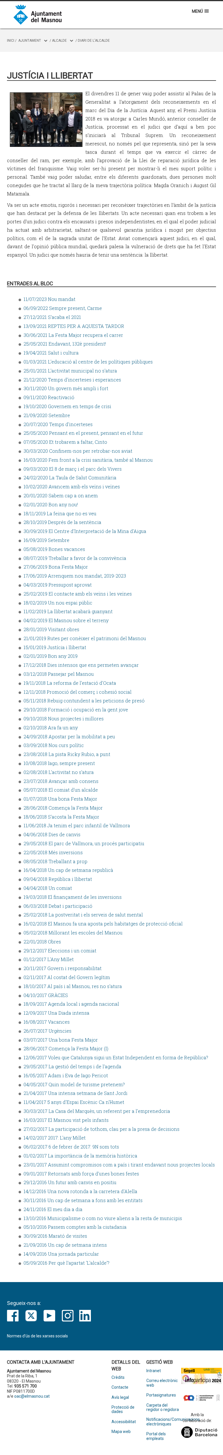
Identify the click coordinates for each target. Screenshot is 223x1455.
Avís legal (120, 1397)
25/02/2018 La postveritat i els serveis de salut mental (83, 915)
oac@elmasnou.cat (32, 1396)
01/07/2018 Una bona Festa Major (60, 799)
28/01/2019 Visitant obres (51, 629)
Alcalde (59, 41)
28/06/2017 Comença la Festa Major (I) (66, 1048)
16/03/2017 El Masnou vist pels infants (66, 1120)
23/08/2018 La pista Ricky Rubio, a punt (67, 754)
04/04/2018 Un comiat (48, 888)
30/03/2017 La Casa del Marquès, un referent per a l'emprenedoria (97, 1111)
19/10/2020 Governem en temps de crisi (67, 406)
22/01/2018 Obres (42, 942)
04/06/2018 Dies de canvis (52, 834)
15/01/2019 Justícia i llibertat (55, 647)
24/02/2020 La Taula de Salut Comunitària (70, 477)
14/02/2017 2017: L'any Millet (55, 1138)
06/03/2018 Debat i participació (58, 906)
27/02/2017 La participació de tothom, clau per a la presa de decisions (101, 1129)
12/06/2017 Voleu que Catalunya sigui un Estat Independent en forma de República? (116, 1057)
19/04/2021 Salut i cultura (51, 353)
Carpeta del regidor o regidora (162, 1407)
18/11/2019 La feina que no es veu (60, 513)
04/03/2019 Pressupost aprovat (58, 585)
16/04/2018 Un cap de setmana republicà (68, 870)
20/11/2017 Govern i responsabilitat (63, 968)
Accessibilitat (124, 1422)
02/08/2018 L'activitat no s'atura (59, 772)
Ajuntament (29, 41)
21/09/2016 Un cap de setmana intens (65, 1245)
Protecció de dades (123, 1409)
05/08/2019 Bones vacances (54, 549)
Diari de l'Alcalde (94, 41)
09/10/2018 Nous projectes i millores (64, 718)
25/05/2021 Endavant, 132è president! (65, 344)
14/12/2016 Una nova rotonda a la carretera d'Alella (80, 1191)
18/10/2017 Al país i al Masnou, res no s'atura (73, 986)
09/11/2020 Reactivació (49, 397)
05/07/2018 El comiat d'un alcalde (61, 790)
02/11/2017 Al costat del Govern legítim (67, 977)
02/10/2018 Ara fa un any (51, 727)
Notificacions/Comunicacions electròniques (163, 1421)
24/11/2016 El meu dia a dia (53, 1209)
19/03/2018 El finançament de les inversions (73, 897)
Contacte (120, 1387)
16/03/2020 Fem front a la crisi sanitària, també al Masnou (88, 460)
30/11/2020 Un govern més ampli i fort (66, 388)
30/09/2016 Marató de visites (55, 1236)
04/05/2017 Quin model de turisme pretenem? (74, 1084)
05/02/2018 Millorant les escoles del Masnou (73, 933)
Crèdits (118, 1377)
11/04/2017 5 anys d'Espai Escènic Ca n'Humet (74, 1102)
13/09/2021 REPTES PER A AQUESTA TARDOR (74, 326)
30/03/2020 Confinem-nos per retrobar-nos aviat (78, 451)
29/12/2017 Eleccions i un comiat (60, 951)
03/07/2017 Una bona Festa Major (61, 1040)
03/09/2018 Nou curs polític (54, 745)
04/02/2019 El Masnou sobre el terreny (66, 620)
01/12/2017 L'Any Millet (49, 959)
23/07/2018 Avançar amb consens (61, 781)
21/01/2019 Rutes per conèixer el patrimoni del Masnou (85, 638)
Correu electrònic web (162, 1383)
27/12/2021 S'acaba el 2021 (52, 317)
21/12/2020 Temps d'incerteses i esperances (72, 380)
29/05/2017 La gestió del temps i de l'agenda (72, 1066)
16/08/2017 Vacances (47, 1022)
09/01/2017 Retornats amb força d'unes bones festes (81, 1174)
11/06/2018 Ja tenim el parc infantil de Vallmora (77, 825)
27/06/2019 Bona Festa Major (56, 567)
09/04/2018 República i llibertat (58, 879)
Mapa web (121, 1432)
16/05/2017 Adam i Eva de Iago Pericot (66, 1075)
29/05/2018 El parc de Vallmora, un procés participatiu (84, 843)
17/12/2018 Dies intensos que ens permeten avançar (81, 665)
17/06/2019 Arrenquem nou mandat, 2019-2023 (75, 576)
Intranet (153, 1371)
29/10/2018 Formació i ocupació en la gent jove (76, 709)
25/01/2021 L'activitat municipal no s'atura (70, 371)
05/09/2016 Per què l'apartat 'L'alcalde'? (66, 1263)
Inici (10, 41)
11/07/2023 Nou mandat (49, 299)
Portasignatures (161, 1395)
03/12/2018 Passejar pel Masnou (59, 674)
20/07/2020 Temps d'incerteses (58, 424)
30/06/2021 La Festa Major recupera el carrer (73, 335)
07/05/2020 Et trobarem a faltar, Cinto (65, 442)
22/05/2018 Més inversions (53, 852)
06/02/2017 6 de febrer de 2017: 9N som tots (71, 1147)
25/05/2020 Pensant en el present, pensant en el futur (83, 433)
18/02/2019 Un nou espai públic (58, 603)
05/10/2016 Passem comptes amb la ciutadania (75, 1227)
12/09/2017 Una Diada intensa (56, 1013)
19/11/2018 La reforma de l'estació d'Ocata (70, 683)
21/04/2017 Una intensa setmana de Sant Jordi (75, 1093)
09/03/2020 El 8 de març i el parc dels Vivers (73, 469)
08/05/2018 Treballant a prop (55, 861)
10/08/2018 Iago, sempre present (59, 763)
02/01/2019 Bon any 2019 (51, 656)
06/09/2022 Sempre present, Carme (63, 308)
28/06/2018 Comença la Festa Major (63, 808)
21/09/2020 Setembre (47, 415)
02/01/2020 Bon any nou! (51, 504)
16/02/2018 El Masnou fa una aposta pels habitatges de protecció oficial (103, 924)
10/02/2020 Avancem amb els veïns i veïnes (72, 486)
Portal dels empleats (156, 1436)
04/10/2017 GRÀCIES (46, 995)
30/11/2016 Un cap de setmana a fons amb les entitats (83, 1200)
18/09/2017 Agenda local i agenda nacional (71, 1004)
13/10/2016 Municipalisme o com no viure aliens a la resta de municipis (103, 1218)
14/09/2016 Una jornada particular (61, 1254)
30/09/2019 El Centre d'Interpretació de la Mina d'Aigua (85, 531)
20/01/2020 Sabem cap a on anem (61, 495)
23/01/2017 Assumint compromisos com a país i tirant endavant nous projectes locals (119, 1165)
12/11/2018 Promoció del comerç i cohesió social (78, 692)
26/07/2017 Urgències (47, 1031)
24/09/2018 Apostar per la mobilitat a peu (69, 736)
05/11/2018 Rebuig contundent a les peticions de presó (84, 701)
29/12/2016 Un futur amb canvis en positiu (70, 1182)
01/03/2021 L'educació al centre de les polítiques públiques (88, 362)
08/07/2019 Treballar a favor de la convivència (75, 558)
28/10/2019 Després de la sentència (62, 522)
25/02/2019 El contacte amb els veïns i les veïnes (78, 594)
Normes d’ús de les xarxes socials (37, 1336)
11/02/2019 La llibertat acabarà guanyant (68, 611)
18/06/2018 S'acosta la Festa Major (61, 817)
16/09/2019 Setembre (46, 540)
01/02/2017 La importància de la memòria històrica (80, 1156)
